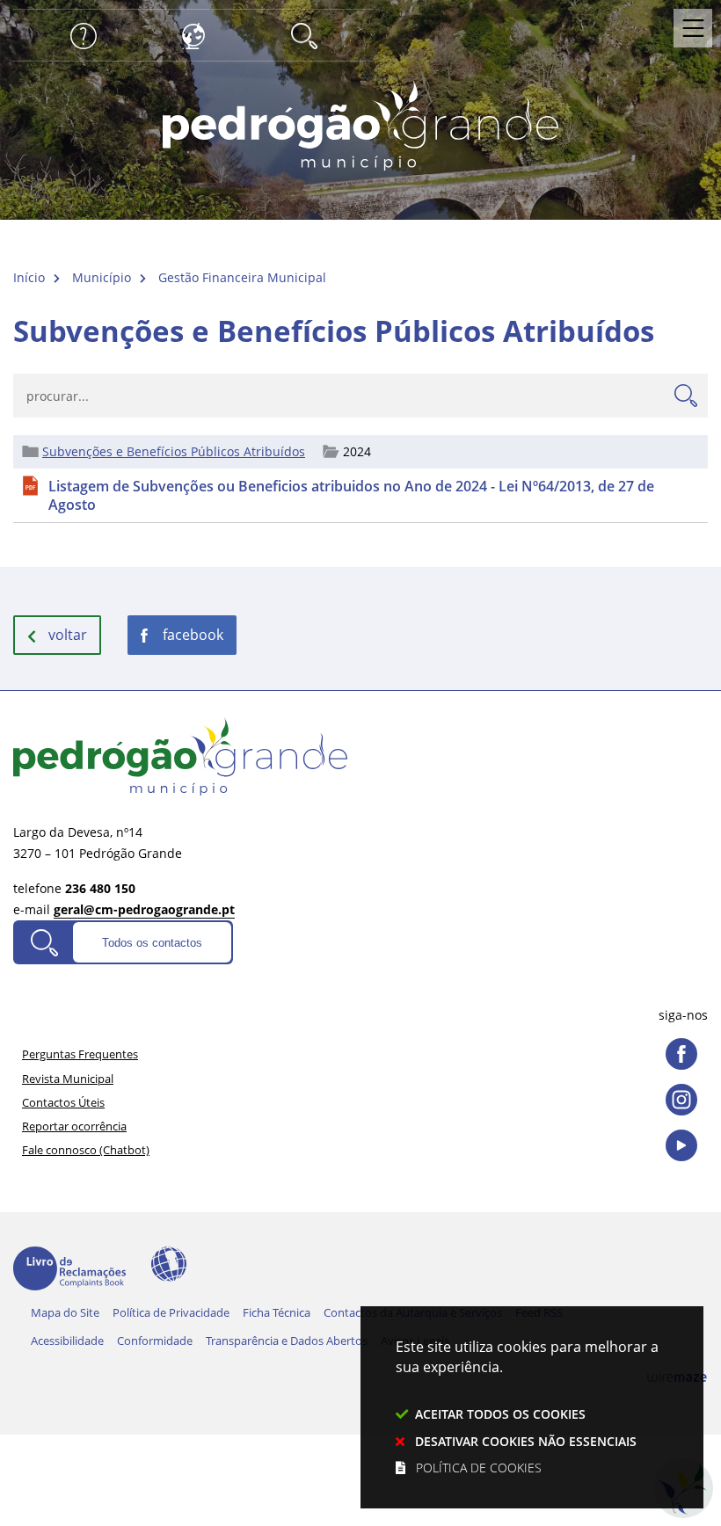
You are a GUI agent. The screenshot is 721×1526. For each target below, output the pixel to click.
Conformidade (155, 1340)
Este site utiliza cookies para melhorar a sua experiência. (527, 1406)
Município (101, 277)
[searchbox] (360, 396)
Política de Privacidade (171, 1312)
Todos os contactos (152, 942)
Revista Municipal (67, 1078)
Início (29, 277)
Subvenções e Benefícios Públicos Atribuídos (173, 452)
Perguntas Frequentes (80, 1054)
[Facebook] (681, 1054)
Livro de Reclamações (69, 1268)
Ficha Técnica (276, 1312)
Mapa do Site (65, 1312)
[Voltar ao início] (360, 123)
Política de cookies (479, 1467)
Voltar (67, 634)
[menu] (693, 28)
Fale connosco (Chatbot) (85, 1150)
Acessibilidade (168, 1264)
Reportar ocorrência (74, 1126)
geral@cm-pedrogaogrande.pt (144, 909)
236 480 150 (100, 888)
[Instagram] (681, 1100)
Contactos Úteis (63, 1102)
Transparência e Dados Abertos (287, 1340)
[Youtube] (681, 1145)
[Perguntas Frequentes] (83, 34)
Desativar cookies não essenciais (526, 1441)
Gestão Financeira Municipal (242, 277)
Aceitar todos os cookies (500, 1414)
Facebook (193, 634)
